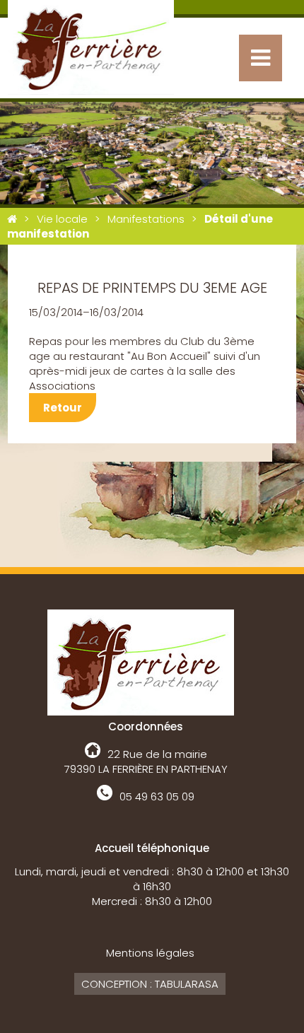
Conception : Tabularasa (149, 983)
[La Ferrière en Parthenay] (12, 218)
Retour (62, 407)
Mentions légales (150, 952)
